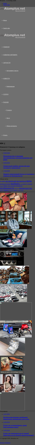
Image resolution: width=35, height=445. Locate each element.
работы (2, 190)
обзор (5, 186)
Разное (6, 102)
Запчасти (6, 62)
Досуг (8, 118)
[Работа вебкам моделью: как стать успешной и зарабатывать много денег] (12, 391)
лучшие (29, 184)
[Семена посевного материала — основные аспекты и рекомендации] (13, 210)
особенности (7, 188)
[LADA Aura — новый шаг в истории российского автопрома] (16, 319)
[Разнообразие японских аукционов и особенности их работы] (13, 301)
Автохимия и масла (12, 70)
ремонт (6, 190)
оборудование (11, 186)
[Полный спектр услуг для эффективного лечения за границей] (16, 228)
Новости (6, 78)
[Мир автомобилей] (12, 11)
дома (21, 184)
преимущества (25, 188)
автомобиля (21, 181)
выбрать (15, 183)
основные (19, 186)
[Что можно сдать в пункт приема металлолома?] (14, 283)
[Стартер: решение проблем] (12, 410)
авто (3, 181)
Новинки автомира (10, 55)
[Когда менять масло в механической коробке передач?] (16, 337)
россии (11, 190)
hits (1, 181)
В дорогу (9, 110)
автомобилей (11, 181)
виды (29, 181)
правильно (16, 188)
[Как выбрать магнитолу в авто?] (12, 265)
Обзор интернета (12, 126)
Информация (11, 86)
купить (25, 184)
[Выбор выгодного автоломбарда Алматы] (11, 373)
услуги (22, 190)
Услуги (5, 94)
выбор (9, 184)
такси (19, 190)
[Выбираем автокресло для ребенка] (13, 246)
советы (15, 190)
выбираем (3, 184)
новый (1, 186)
